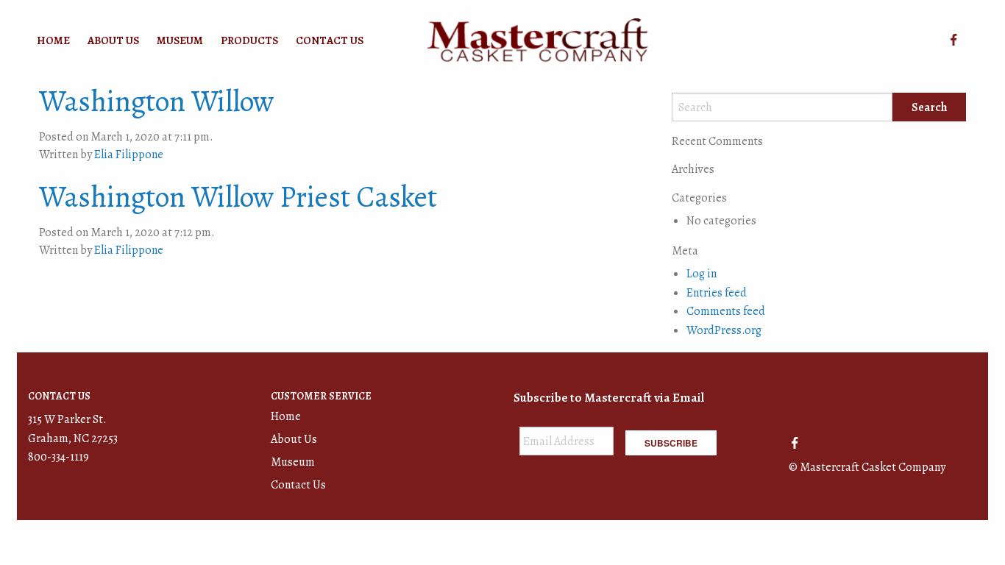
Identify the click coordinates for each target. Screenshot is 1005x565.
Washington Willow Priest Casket (238, 197)
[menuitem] (53, 40)
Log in (701, 274)
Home (53, 40)
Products (249, 40)
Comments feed (725, 311)
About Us (113, 40)
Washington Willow (156, 101)
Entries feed (716, 293)
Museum (180, 40)
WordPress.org (723, 330)
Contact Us (329, 40)
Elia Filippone (128, 154)
